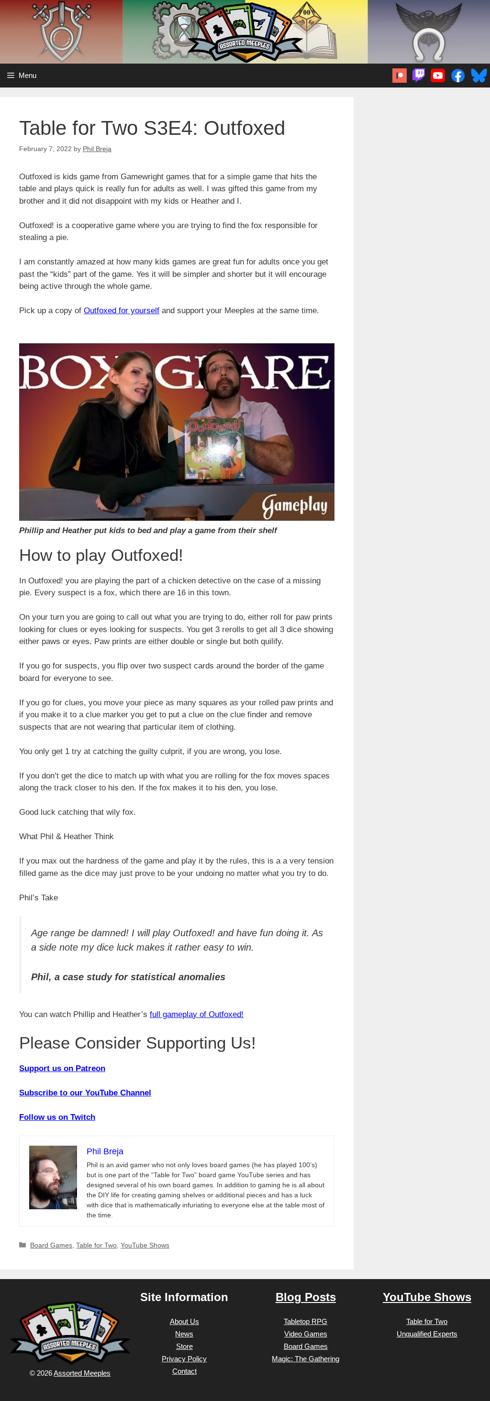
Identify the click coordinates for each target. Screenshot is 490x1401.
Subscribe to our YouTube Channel (85, 1092)
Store (184, 1346)
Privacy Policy (184, 1359)
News (184, 1334)
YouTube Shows (145, 1245)
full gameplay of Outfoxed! (197, 1014)
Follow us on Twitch (57, 1117)
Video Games (305, 1334)
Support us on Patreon (62, 1068)
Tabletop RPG (305, 1321)
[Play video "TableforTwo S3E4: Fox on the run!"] (176, 432)
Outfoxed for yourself (121, 310)
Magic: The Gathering (305, 1359)
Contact (184, 1371)
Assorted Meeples (82, 1373)
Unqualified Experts (427, 1334)
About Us (184, 1321)
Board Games (51, 1245)
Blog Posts (306, 1297)
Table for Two (96, 1245)
